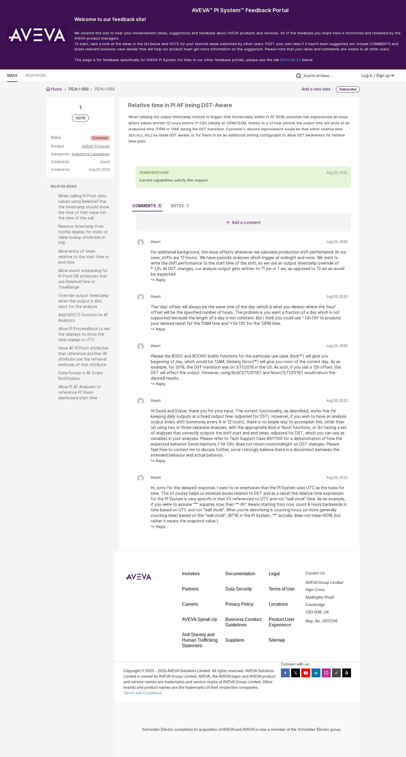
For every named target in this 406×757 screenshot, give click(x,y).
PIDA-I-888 (79, 89)
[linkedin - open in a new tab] (316, 672)
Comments (146, 205)
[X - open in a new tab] (295, 672)
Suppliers (234, 640)
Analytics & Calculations (91, 154)
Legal (274, 573)
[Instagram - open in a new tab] (326, 672)
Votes (179, 205)
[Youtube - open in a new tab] (305, 672)
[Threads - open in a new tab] (346, 672)
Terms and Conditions (142, 693)
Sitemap (277, 640)
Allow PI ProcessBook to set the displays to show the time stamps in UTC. (84, 334)
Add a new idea (316, 89)
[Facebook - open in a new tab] (285, 672)
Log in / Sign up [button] (376, 75)
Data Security (238, 589)
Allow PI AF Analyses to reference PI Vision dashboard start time (79, 392)
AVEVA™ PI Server (96, 146)
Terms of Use (281, 589)
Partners (190, 589)
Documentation (240, 573)
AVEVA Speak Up (199, 619)
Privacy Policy (239, 604)
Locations (278, 604)
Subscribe (347, 89)
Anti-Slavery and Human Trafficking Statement (200, 640)
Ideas (12, 75)
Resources (35, 75)
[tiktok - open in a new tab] (336, 672)
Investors (191, 573)
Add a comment (246, 222)
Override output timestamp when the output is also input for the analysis (83, 301)
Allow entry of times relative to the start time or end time (83, 257)
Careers (190, 604)
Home (56, 89)
